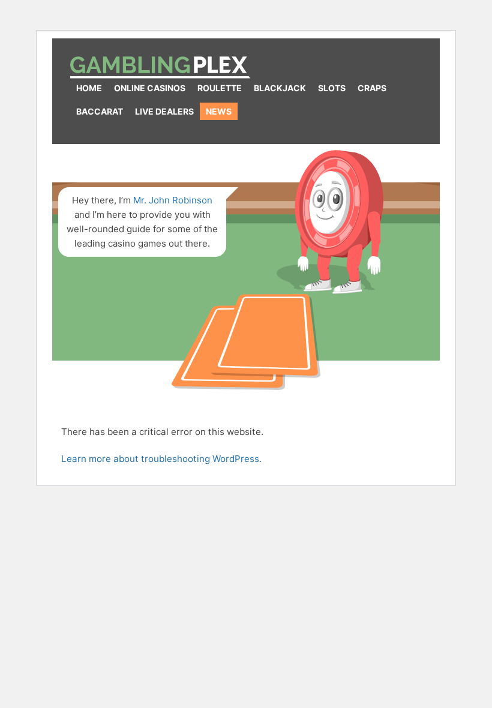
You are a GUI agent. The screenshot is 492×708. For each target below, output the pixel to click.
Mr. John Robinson (172, 200)
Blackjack (280, 88)
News (219, 111)
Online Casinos (149, 88)
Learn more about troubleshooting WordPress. (161, 458)
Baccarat (99, 111)
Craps (372, 88)
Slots (332, 88)
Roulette (219, 88)
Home (89, 88)
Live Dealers (164, 111)
